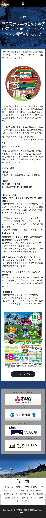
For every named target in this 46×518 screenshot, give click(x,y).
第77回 (27, 487)
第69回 (14, 494)
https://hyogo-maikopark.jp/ (17, 186)
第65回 (8, 497)
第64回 (16, 497)
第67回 (31, 494)
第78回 (19, 487)
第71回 (38, 490)
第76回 (35, 487)
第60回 (24, 501)
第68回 (23, 494)
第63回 (25, 497)
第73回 (21, 490)
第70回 (6, 494)
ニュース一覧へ (24, 374)
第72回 (29, 490)
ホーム (5, 473)
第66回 (40, 494)
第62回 (33, 497)
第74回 (12, 490)
